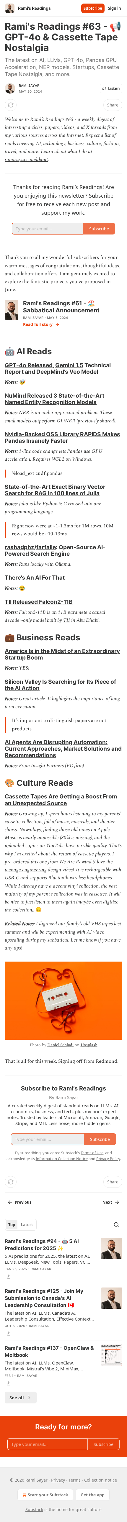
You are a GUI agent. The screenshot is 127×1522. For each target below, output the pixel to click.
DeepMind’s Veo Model (67, 371)
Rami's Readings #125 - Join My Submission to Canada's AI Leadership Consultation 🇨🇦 (44, 1298)
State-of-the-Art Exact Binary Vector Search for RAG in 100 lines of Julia (55, 490)
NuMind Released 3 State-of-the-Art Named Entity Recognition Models (54, 399)
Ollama (62, 564)
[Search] (116, 1225)
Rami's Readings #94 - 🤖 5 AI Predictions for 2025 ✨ (42, 1244)
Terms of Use (92, 1152)
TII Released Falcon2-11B (39, 601)
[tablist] (21, 1225)
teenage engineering (26, 870)
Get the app (93, 1495)
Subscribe (93, 8)
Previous (23, 1202)
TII (66, 620)
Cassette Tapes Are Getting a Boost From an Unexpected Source (61, 799)
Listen (114, 88)
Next (107, 1202)
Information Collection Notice (62, 1158)
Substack (34, 1509)
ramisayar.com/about (26, 159)
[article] (63, 1259)
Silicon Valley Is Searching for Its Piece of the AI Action (60, 685)
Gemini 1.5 (69, 365)
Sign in (114, 8)
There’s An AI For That (35, 577)
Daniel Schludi (60, 1045)
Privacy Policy (108, 1158)
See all (16, 1397)
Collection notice (100, 1480)
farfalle (46, 547)
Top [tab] (11, 1224)
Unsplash (89, 1045)
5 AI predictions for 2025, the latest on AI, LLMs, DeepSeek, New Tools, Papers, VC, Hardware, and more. (47, 1259)
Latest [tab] (27, 1224)
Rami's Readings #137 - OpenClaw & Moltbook (49, 1351)
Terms (75, 1480)
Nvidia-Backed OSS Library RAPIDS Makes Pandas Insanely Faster (62, 437)
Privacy (58, 1480)
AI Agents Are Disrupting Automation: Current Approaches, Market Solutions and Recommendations (63, 749)
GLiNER (66, 421)
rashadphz (19, 547)
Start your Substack (48, 1495)
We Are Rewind (75, 862)
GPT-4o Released (29, 365)
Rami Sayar (29, 85)
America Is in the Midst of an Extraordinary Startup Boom (62, 654)
